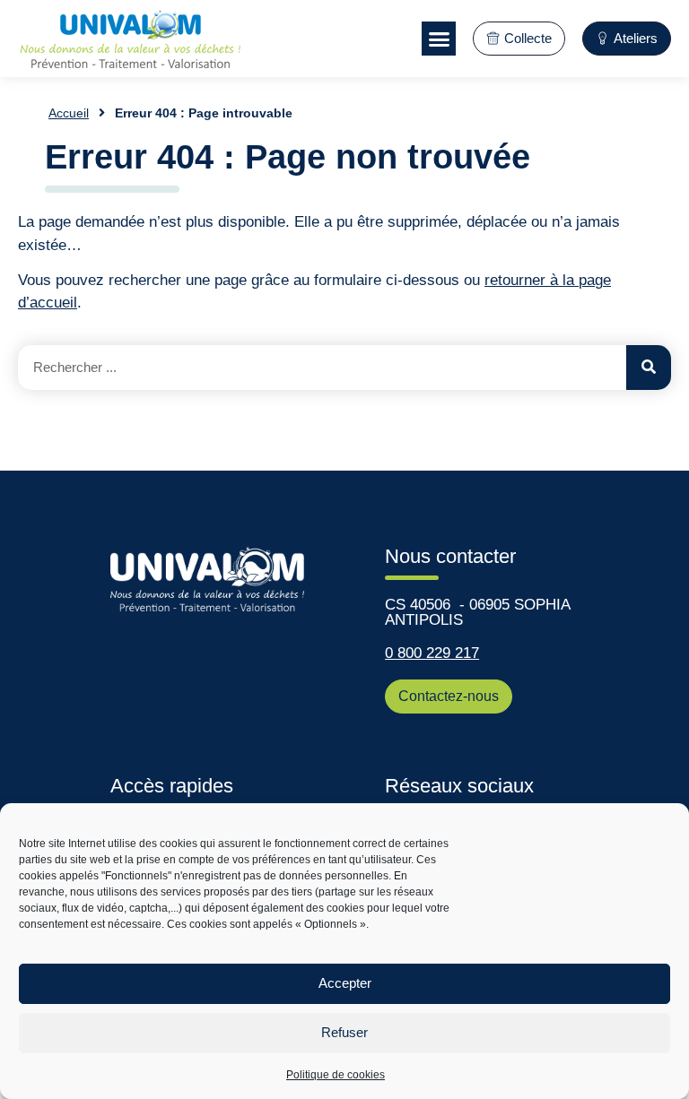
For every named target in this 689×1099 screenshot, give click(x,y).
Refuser (344, 1032)
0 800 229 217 (432, 653)
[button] (439, 39)
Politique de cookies (335, 1075)
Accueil (68, 113)
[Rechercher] (648, 367)
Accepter (344, 983)
